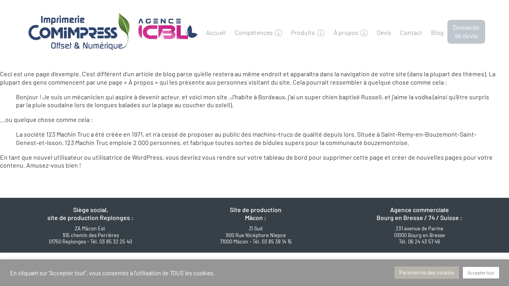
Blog (437, 32)
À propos (346, 32)
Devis (384, 32)
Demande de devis (466, 31)
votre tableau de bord (277, 157)
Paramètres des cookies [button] (426, 272)
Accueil (216, 32)
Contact (411, 32)
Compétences (254, 32)
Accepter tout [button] (481, 272)
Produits (303, 32)
